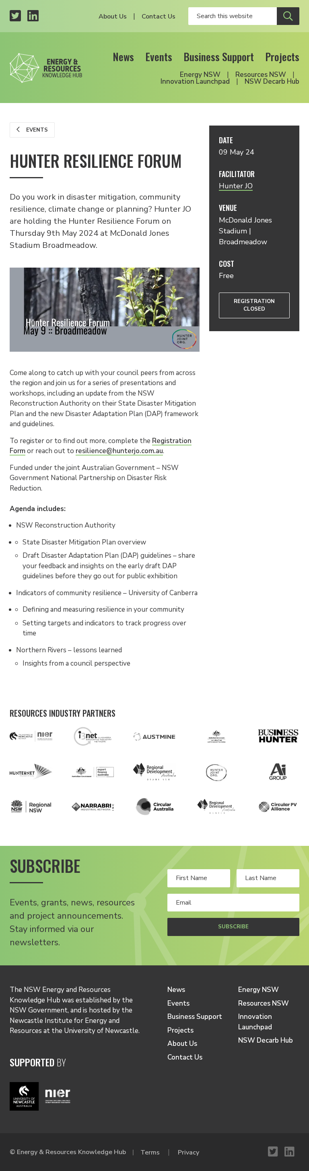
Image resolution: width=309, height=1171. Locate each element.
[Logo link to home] (46, 65)
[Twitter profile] (15, 16)
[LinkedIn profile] (33, 16)
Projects (282, 56)
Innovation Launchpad (195, 81)
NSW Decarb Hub (272, 81)
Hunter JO (236, 186)
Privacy (188, 1152)
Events (158, 56)
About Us (113, 16)
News (123, 56)
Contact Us (158, 16)
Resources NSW (260, 74)
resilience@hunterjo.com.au (119, 451)
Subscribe (233, 926)
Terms (150, 1152)
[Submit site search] (288, 16)
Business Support (218, 56)
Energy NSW (200, 74)
